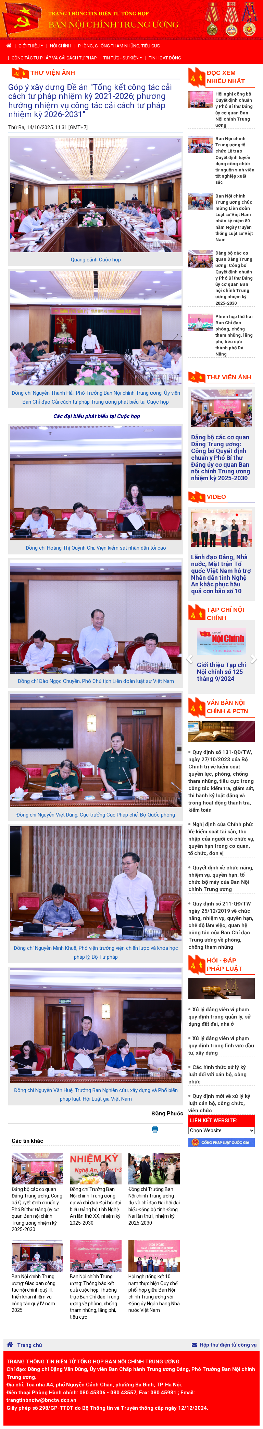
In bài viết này (155, 1129)
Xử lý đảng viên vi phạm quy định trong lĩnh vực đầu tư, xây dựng (221, 1045)
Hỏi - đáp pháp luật (224, 964)
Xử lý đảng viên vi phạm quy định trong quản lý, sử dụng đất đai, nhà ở (219, 1016)
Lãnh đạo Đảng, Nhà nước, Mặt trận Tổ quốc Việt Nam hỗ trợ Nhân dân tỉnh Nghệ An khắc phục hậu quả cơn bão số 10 (221, 574)
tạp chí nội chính (225, 613)
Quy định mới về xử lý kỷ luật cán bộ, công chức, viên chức (219, 1103)
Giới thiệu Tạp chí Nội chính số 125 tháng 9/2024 (221, 671)
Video (216, 496)
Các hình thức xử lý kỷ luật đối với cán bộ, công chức (217, 1074)
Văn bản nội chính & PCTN (227, 707)
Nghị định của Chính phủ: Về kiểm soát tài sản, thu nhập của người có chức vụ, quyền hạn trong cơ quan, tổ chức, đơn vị (221, 838)
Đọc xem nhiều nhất (226, 77)
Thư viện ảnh (52, 72)
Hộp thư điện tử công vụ (228, 1345)
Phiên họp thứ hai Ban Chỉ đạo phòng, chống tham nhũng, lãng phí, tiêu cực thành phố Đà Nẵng (234, 335)
